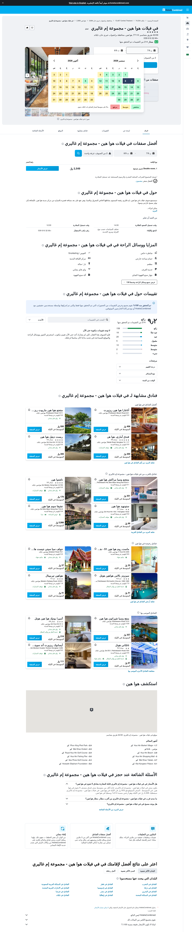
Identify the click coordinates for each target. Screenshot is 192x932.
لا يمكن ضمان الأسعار (101, 907)
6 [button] (138, 80)
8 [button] (125, 80)
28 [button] (131, 99)
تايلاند (142, 20)
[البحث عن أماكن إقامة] (187, 23)
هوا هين (83, 20)
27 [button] (138, 99)
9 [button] (119, 80)
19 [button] (100, 87)
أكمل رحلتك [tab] (110, 871)
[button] (3, 3)
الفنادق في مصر (106, 891)
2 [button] (119, 74)
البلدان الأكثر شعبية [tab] (147, 871)
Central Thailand (126, 20)
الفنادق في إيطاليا (106, 895)
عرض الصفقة (101, 429)
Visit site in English (77, 3)
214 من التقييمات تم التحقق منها (134, 41)
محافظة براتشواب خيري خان (102, 20)
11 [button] (106, 80)
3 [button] (113, 74)
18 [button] (106, 87)
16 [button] (119, 87)
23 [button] (119, 93)
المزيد (155, 210)
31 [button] (54, 99)
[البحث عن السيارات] (187, 28)
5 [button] (100, 74)
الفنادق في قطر (107, 884)
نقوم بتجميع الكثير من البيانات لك (141, 919)
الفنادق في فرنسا (62, 891)
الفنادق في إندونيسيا (105, 887)
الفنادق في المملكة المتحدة (146, 895)
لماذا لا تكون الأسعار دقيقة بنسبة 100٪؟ (138, 924)
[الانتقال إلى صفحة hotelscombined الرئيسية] (172, 9)
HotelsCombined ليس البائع (143, 914)
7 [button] (131, 80)
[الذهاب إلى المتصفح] (187, 39)
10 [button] (113, 80)
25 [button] (106, 93)
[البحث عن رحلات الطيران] (187, 17)
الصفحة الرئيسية (152, 20)
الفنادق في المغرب (149, 884)
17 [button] (113, 87)
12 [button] (100, 80)
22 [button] (125, 93)
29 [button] (125, 99)
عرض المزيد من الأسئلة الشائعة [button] (111, 809)
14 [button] (131, 87)
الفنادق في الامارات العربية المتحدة (55, 887)
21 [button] (131, 93)
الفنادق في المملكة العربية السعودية (55, 884)
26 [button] (100, 93)
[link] (139, 462)
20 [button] (138, 93)
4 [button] (106, 74)
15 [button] (125, 87)
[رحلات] (187, 47)
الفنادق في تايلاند (62, 895)
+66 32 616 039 (151, 38)
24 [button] (113, 93)
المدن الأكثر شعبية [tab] (128, 871)
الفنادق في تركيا (150, 887)
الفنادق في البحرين (149, 891)
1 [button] (125, 74)
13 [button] (138, 87)
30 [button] (119, 99)
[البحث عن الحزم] (187, 34)
